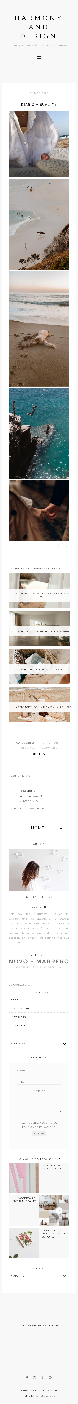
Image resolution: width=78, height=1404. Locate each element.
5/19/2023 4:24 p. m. (32, 800)
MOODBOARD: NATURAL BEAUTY (24, 1200)
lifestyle (28, 748)
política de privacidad (38, 1127)
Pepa (22, 791)
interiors (18, 1017)
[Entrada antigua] (61, 827)
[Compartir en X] (35, 754)
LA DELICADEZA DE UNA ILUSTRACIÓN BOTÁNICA (54, 1233)
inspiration (48, 742)
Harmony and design (39, 27)
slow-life (50, 748)
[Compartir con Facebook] (40, 754)
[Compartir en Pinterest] (45, 754)
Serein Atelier (46, 1396)
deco (15, 1000)
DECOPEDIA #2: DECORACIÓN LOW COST (54, 1168)
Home (38, 827)
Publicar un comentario (29, 808)
